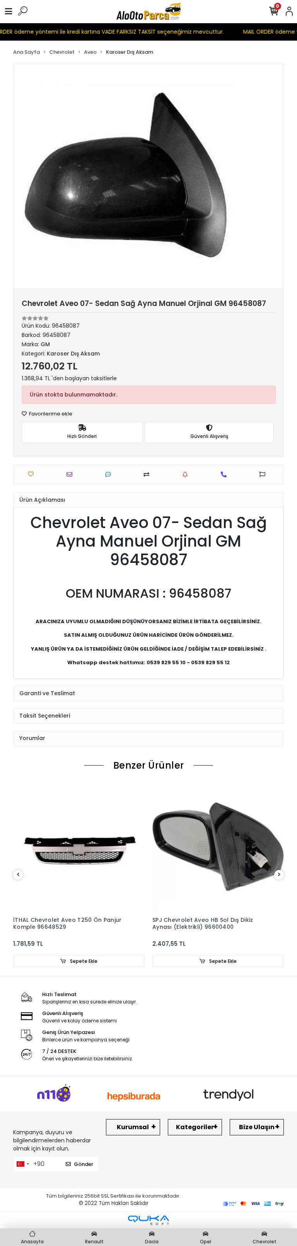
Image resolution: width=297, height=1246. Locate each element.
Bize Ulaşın (257, 1127)
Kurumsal (133, 1127)
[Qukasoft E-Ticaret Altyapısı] (148, 1220)
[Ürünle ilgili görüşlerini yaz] (110, 474)
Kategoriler (195, 1127)
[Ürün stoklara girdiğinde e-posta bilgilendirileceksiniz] (187, 474)
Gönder (83, 1164)
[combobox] (22, 1164)
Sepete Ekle (83, 961)
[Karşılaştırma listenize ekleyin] (148, 474)
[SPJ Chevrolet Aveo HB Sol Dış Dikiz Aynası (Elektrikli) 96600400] (218, 847)
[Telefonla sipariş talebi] (225, 474)
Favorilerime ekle (50, 413)
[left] (18, 875)
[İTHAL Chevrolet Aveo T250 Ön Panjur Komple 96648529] (79, 847)
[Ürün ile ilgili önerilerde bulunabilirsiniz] (264, 474)
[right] (279, 875)
